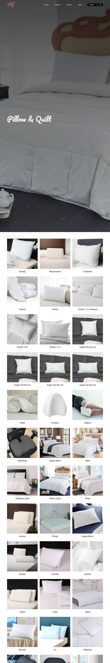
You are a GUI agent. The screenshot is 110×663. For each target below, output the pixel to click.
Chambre (87, 271)
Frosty (55, 536)
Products (57, 5)
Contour (55, 423)
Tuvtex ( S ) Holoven (88, 309)
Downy (22, 574)
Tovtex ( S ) (55, 347)
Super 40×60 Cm (87, 385)
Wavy (87, 612)
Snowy (22, 271)
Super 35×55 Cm (55, 385)
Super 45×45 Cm (87, 347)
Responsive (55, 271)
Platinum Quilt (22, 498)
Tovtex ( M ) (22, 347)
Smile (22, 612)
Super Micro (55, 460)
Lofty (55, 612)
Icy (55, 650)
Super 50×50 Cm (22, 385)
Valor (87, 460)
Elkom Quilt (55, 498)
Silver (87, 498)
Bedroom (9, 236)
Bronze (22, 650)
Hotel (22, 423)
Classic (87, 574)
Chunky (55, 574)
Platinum (87, 650)
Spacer (87, 423)
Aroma (22, 536)
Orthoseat (22, 460)
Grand (22, 309)
